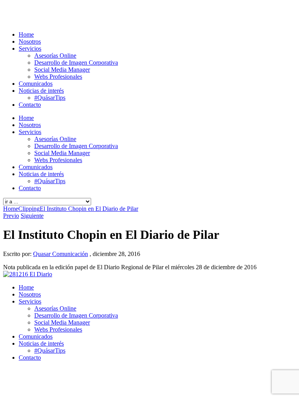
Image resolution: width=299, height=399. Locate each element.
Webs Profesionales (58, 76)
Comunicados (36, 83)
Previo (11, 215)
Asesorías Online (55, 55)
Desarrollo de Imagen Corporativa (76, 62)
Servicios (30, 48)
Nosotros (30, 41)
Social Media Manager (62, 69)
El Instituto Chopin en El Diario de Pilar (89, 208)
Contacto (30, 104)
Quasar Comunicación (60, 254)
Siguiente (32, 215)
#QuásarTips (49, 97)
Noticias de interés (41, 90)
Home (26, 34)
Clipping (29, 208)
